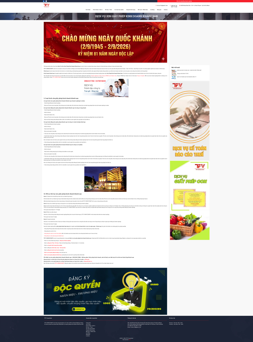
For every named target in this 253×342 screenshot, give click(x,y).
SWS (129, 339)
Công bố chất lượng (130, 9)
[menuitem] (88, 10)
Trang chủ (88, 322)
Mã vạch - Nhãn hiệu (143, 9)
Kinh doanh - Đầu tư (97, 9)
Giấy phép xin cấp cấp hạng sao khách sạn (54, 235)
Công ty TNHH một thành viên (109, 75)
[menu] (126, 10)
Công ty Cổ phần (140, 75)
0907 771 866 (138, 325)
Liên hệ (165, 9)
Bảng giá (159, 9)
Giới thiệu (88, 9)
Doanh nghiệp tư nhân (96, 75)
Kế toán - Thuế (108, 9)
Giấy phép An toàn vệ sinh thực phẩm (53, 233)
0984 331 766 (132, 325)
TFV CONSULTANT (56, 77)
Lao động (152, 9)
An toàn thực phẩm (119, 9)
